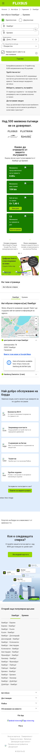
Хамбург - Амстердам (10, 645)
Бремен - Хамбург (8, 671)
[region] (20, 327)
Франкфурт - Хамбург (10, 655)
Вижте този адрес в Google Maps (17, 354)
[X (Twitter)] (21, 731)
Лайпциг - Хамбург (8, 668)
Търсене (20, 59)
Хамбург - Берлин (8, 623)
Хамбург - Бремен (8, 675)
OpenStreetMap (30, 335)
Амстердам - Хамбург (10, 652)
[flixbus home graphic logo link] (20, 3)
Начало (4, 9)
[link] (20, 565)
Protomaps (21, 335)
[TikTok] (22, 731)
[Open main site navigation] (3, 3)
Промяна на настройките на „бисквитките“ (18, 745)
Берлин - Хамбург (8, 626)
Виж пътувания (15, 229)
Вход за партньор (14, 736)
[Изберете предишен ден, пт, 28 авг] (33, 39)
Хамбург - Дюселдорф (10, 636)
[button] (20, 26)
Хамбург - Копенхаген (10, 642)
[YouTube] (20, 731)
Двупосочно (28, 20)
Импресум (27, 739)
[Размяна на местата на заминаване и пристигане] (35, 29)
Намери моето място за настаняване (15, 53)
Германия (25, 9)
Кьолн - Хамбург (7, 632)
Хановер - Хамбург (8, 658)
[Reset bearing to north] (36, 324)
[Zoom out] (36, 321)
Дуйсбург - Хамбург (9, 684)
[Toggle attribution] (36, 335)
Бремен (25, 297)
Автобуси (14, 9)
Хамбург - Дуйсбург (9, 681)
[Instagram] (19, 731)
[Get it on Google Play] (14, 720)
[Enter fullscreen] (36, 329)
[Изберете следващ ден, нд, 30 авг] (36, 39)
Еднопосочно (11, 20)
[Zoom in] (36, 318)
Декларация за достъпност (20, 742)
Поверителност (26, 736)
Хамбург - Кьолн (7, 629)
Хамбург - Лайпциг (8, 665)
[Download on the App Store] (28, 720)
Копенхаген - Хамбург (10, 649)
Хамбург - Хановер (8, 678)
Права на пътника (16, 739)
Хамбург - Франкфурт (10, 662)
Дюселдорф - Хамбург (10, 639)
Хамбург (36, 9)
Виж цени (15, 208)
